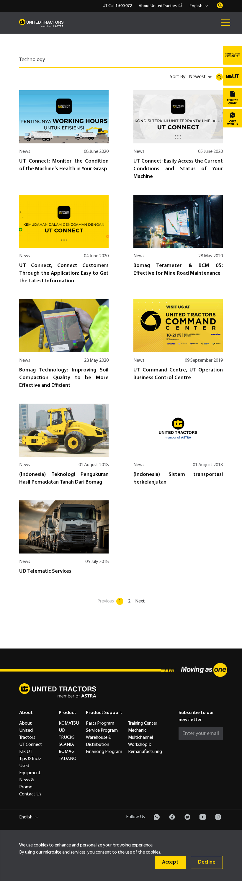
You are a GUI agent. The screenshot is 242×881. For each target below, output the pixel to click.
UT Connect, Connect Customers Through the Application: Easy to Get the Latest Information (64, 273)
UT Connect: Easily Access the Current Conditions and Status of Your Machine (178, 168)
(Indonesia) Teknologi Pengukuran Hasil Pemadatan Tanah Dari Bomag (64, 478)
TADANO (67, 758)
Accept (170, 862)
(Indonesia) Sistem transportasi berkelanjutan (178, 478)
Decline (206, 862)
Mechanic (137, 730)
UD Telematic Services (45, 571)
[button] (200, 6)
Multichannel (140, 737)
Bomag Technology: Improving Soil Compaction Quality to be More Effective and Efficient (64, 377)
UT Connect (30, 744)
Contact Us (30, 794)
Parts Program (100, 723)
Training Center (142, 723)
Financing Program (104, 751)
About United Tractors (158, 6)
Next (140, 601)
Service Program (102, 730)
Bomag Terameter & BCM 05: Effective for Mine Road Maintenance (178, 269)
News (24, 151)
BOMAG (66, 751)
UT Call (117, 6)
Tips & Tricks (30, 758)
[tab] (36, 62)
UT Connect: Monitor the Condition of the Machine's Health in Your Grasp (64, 165)
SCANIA (66, 744)
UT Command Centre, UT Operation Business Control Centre (178, 374)
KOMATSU (69, 723)
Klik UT (25, 751)
